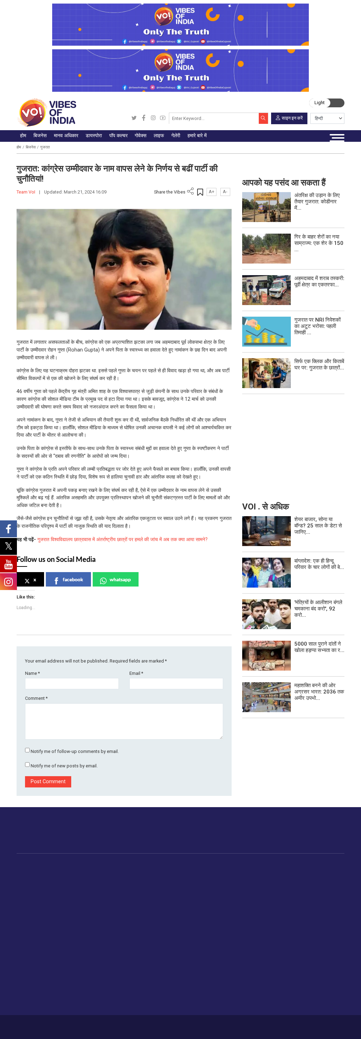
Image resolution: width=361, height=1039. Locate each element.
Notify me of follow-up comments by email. (75, 751)
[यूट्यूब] (162, 118)
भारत (69, 872)
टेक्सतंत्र (72, 914)
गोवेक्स (191, 865)
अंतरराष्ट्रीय (40, 897)
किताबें (178, 897)
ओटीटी (179, 889)
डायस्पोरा (131, 865)
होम (19, 147)
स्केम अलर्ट (172, 970)
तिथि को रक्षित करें (321, 872)
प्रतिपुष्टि (69, 1024)
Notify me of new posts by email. (64, 765)
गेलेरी (303, 865)
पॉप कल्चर (175, 865)
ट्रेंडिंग (34, 872)
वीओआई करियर (176, 1002)
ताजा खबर (38, 881)
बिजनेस (31, 147)
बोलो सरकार (203, 889)
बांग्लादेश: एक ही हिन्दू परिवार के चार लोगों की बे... (319, 564)
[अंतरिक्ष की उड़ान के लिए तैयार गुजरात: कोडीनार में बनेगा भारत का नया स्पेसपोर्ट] (266, 206)
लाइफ (262, 865)
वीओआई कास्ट (318, 897)
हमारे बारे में (33, 1024)
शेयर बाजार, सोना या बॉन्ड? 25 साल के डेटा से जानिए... (318, 525)
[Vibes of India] (46, 112)
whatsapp (120, 579)
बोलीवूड (179, 872)
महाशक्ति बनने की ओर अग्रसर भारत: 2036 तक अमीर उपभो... (319, 691)
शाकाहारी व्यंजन (242, 872)
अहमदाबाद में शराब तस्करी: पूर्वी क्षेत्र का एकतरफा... (319, 281)
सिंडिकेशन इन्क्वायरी (180, 994)
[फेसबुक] (143, 118)
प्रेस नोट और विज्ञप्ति (181, 961)
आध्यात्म (270, 930)
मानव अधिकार (110, 865)
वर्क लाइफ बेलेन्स (278, 889)
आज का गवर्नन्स (207, 872)
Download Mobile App (311, 1027)
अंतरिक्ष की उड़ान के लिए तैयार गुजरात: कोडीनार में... (317, 201)
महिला (268, 872)
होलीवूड (179, 881)
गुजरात (45, 147)
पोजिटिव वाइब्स (42, 938)
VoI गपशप (202, 881)
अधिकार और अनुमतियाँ (183, 1010)
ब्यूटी (267, 922)
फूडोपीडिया (231, 865)
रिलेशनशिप (273, 881)
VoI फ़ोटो (314, 914)
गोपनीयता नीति (89, 1024)
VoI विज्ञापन (173, 953)
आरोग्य (269, 897)
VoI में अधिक (167, 946)
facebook (73, 579)
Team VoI (26, 192)
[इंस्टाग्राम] (153, 118)
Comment (36, 698)
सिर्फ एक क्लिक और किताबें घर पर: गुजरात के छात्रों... (319, 364)
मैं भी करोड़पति (77, 905)
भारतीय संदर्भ (40, 905)
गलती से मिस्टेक (177, 986)
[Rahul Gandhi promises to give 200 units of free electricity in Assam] (266, 530)
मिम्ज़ (309, 905)
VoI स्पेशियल (41, 930)
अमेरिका (137, 872)
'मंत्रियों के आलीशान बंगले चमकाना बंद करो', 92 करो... (318, 608)
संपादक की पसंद (43, 889)
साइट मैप (110, 1024)
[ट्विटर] (134, 118)
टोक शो (312, 881)
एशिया (134, 881)
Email (136, 673)
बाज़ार (69, 897)
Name (32, 673)
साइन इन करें (292, 117)
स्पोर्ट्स (269, 914)
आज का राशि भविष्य (281, 938)
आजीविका (52, 1024)
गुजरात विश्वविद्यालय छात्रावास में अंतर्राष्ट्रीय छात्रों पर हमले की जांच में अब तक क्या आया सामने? (122, 540)
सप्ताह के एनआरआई (148, 889)
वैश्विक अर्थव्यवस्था (81, 889)
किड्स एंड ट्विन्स (279, 905)
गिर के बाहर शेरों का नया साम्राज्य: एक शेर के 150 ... (318, 243)
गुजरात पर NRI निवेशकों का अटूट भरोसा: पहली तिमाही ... (317, 326)
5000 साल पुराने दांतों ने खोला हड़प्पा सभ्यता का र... (319, 647)
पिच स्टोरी (171, 978)
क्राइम (34, 922)
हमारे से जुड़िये (319, 835)
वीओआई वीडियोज (321, 889)
